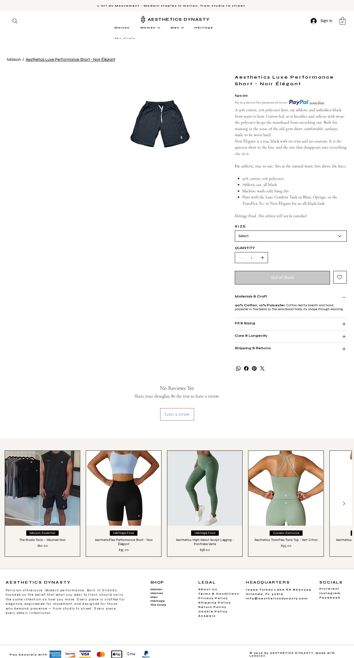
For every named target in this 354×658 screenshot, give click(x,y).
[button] (229, 284)
